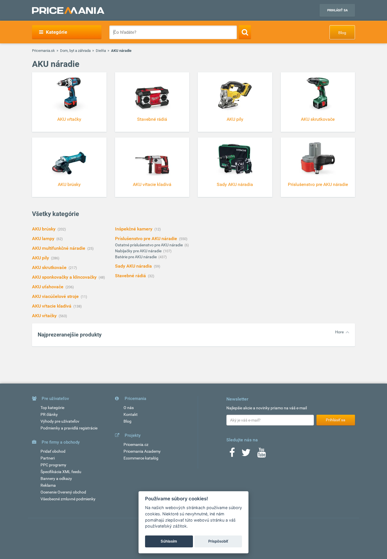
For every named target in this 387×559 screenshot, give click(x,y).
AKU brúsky (44, 229)
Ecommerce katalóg (141, 458)
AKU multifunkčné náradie (59, 248)
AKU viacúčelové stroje (56, 296)
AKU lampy (44, 238)
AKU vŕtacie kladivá (52, 306)
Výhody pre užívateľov (60, 421)
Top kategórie (52, 407)
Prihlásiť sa (337, 10)
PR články (49, 414)
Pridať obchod (53, 451)
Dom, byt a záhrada (75, 50)
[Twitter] (246, 454)
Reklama (48, 485)
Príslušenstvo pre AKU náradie (146, 238)
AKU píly (41, 258)
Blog (342, 32)
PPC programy (53, 465)
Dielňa (101, 50)
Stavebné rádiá (131, 275)
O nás (129, 407)
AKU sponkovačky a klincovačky (65, 277)
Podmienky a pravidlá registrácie (69, 428)
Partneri (48, 458)
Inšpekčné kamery (134, 229)
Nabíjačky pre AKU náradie (138, 251)
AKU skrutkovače (50, 267)
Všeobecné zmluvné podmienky (68, 499)
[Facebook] (232, 454)
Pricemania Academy (142, 451)
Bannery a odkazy (56, 478)
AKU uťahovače (48, 286)
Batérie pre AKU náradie (136, 257)
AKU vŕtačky (45, 315)
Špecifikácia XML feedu (61, 471)
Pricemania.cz (136, 444)
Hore (339, 332)
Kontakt (131, 414)
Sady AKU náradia (134, 266)
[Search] (245, 32)
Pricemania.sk (43, 50)
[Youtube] (261, 454)
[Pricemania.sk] (68, 10)
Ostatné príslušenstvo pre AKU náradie (149, 245)
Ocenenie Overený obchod (63, 492)
